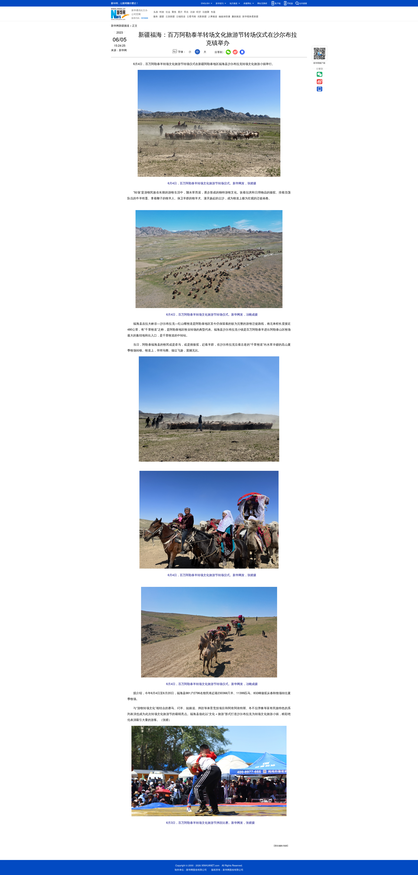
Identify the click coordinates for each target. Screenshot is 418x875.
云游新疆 (170, 16)
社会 (168, 11)
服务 (155, 16)
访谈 (192, 11)
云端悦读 (180, 16)
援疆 (161, 16)
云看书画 (191, 16)
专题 (213, 11)
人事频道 (212, 16)
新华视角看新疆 (250, 16)
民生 (186, 11)
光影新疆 (202, 16)
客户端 (278, 3)
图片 (180, 11)
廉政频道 (236, 16)
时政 (162, 11)
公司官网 (136, 14)
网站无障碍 (262, 3)
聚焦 (174, 11)
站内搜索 (303, 3)
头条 (155, 11)
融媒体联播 (224, 16)
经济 (198, 11)
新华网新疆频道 (120, 25)
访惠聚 (205, 11)
